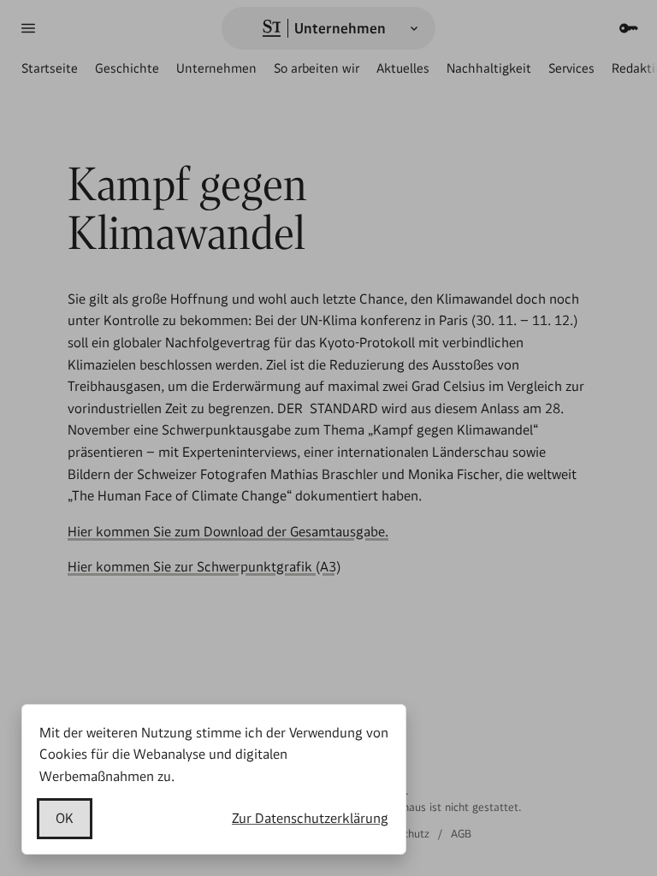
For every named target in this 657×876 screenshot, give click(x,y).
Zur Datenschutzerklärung (310, 818)
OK (65, 818)
